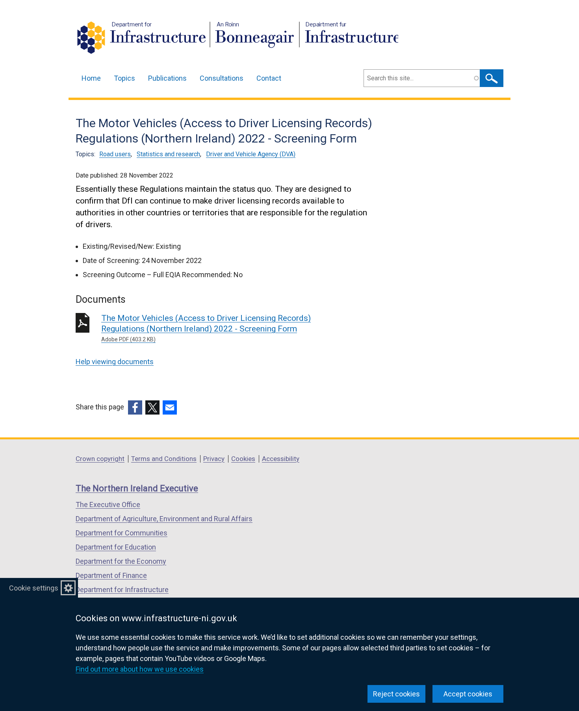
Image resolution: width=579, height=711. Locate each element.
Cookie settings (33, 588)
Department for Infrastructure (122, 589)
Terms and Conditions (164, 459)
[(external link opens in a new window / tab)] (135, 407)
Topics (124, 78)
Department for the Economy (121, 561)
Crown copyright (100, 459)
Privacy (214, 459)
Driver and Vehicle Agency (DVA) (250, 154)
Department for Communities (121, 533)
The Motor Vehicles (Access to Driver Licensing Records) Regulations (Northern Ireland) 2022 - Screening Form (206, 328)
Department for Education (116, 547)
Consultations (221, 78)
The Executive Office (108, 504)
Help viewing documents (115, 361)
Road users (115, 154)
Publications (167, 78)
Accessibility (280, 459)
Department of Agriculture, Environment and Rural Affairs (164, 519)
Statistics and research (168, 154)
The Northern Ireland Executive (137, 488)
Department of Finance (111, 575)
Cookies (243, 459)
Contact (268, 78)
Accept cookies (468, 694)
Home (91, 78)
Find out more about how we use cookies (140, 669)
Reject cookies (396, 694)
